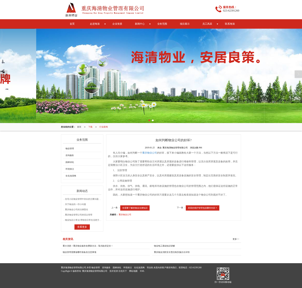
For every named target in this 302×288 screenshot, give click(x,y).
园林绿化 (70, 162)
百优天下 (122, 271)
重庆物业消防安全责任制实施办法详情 (172, 252)
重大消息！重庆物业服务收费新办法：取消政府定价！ (88, 246)
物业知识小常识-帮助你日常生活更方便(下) (85, 220)
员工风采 (207, 24)
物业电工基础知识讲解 (164, 246)
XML (142, 271)
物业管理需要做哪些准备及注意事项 (79, 252)
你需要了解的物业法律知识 (135, 208)
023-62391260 (195, 267)
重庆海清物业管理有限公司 (94, 271)
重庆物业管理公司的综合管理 (78, 215)
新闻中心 (140, 24)
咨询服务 (70, 155)
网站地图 (133, 271)
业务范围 (162, 24)
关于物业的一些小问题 (75, 204)
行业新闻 (103, 127)
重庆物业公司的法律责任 (76, 209)
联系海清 (230, 24)
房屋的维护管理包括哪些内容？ (202, 208)
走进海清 (95, 24)
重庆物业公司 (149, 153)
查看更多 (82, 227)
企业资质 (117, 24)
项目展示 (185, 24)
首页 (72, 24)
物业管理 (70, 148)
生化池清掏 (71, 176)
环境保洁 (70, 169)
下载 (90, 127)
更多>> (236, 239)
